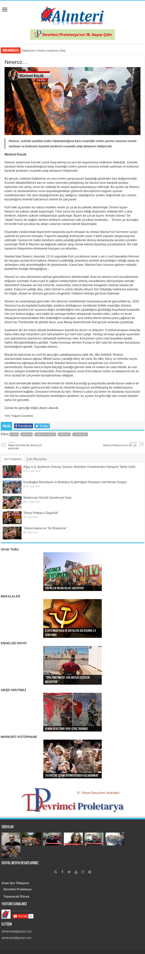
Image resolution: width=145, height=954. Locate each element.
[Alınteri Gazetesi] (72, 14)
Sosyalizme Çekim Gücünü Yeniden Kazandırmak (71, 776)
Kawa (14, 434)
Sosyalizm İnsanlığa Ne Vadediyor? (64, 588)
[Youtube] (76, 872)
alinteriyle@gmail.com (16, 937)
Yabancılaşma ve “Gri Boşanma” (45, 528)
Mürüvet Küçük (46, 434)
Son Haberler (13, 459)
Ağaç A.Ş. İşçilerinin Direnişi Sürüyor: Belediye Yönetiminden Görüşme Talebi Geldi (79, 466)
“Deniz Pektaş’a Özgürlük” (41, 512)
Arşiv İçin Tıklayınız (15, 883)
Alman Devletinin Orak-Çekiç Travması (66, 729)
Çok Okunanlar (36, 459)
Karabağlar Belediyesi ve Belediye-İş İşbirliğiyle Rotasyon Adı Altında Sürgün (75, 482)
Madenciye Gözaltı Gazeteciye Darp (44, 50)
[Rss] (55, 872)
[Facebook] (62, 872)
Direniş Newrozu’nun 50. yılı (120, 444)
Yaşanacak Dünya (16, 896)
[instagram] (83, 872)
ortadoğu (80, 434)
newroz (64, 434)
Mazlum (27, 434)
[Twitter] (69, 872)
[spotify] (89, 872)
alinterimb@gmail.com (17, 931)
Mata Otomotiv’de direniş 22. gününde (25, 445)
